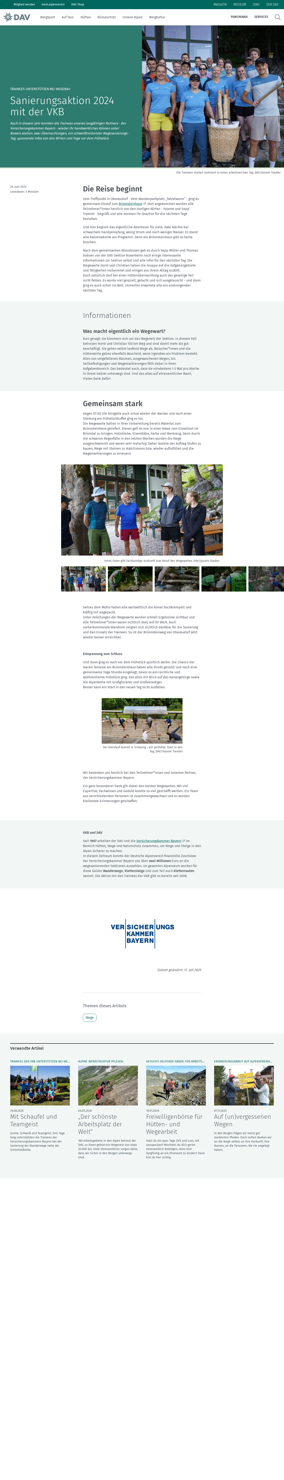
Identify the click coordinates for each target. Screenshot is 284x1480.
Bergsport (47, 17)
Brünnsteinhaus (130, 204)
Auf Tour (68, 17)
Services (261, 17)
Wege (90, 1018)
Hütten (85, 17)
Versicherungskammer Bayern (158, 841)
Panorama (239, 17)
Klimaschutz (107, 17)
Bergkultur (157, 17)
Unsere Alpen (132, 17)
